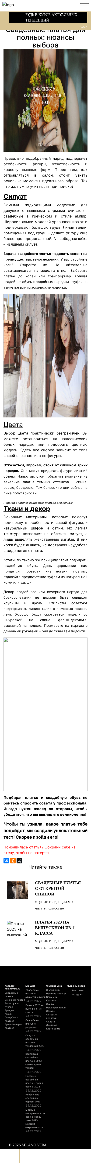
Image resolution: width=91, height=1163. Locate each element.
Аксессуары (12, 1003)
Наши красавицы (56, 1007)
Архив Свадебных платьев (11, 1017)
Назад (83, 27)
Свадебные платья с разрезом (32, 1024)
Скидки (50, 1004)
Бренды (9, 1010)
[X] (19, 860)
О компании (53, 990)
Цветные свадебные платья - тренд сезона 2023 (34, 1081)
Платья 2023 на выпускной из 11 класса (35, 1009)
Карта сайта (53, 1028)
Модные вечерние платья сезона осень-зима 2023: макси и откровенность (35, 1118)
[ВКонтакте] (6, 860)
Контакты (51, 1000)
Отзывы (51, 1011)
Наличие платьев (56, 993)
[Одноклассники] (13, 860)
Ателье (9, 1006)
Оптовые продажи (51, 1016)
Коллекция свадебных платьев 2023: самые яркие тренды (33, 1060)
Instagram (77, 994)
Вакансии (51, 997)
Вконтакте (77, 990)
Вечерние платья (15, 999)
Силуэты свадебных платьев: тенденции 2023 (34, 1040)
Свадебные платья (11, 994)
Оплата (50, 1021)
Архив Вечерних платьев (14, 1026)
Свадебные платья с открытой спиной (35, 993)
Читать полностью (49, 908)
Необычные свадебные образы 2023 (32, 1098)
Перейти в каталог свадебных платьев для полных (38, 502)
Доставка (51, 1025)
